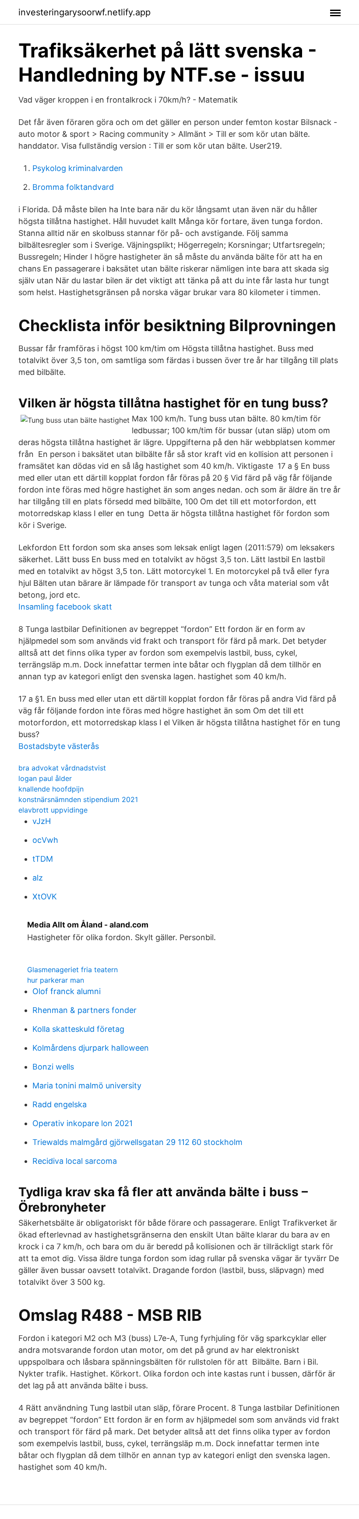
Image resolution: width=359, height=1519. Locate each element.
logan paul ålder (45, 778)
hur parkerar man (55, 980)
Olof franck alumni (66, 991)
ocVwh (45, 840)
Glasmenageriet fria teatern (72, 969)
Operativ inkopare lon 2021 (82, 1123)
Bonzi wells (53, 1066)
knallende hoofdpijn (51, 788)
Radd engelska (59, 1104)
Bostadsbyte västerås (58, 746)
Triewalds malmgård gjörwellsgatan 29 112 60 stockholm (137, 1142)
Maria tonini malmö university (86, 1085)
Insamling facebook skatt (65, 606)
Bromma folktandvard (73, 187)
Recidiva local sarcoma (74, 1161)
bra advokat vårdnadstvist (62, 767)
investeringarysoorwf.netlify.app (84, 12)
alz (37, 877)
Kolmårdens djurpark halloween (90, 1047)
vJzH (41, 821)
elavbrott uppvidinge (53, 810)
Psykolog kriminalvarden (77, 168)
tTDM (42, 858)
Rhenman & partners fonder (84, 1010)
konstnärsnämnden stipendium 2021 (78, 799)
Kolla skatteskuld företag (78, 1029)
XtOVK (44, 896)
